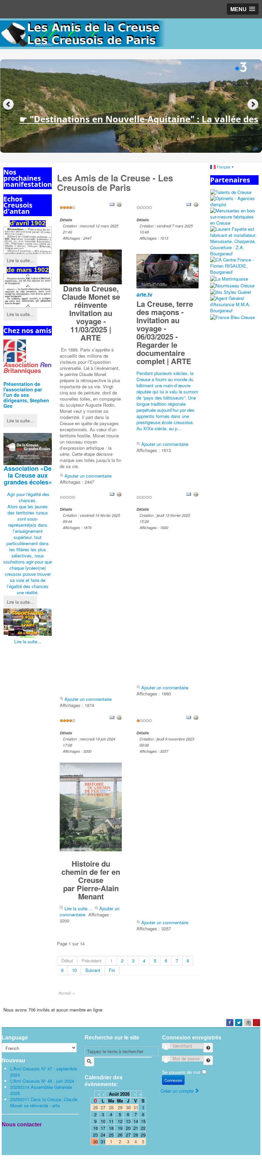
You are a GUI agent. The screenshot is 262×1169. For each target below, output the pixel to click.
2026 (125, 1094)
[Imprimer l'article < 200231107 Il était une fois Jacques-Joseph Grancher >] (196, 717)
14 (135, 1121)
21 (135, 1128)
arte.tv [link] (144, 294)
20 (128, 1128)
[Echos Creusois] (27, 290)
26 (120, 1134)
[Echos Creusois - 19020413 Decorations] (27, 240)
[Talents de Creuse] (230, 192)
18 (111, 1128)
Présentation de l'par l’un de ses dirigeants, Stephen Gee (26, 394)
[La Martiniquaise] (229, 278)
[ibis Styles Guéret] (230, 291)
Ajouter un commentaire (88, 476)
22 (143, 1128)
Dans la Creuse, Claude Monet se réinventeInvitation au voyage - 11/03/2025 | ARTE (91, 313)
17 (103, 1128)
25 (111, 1134)
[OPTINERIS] (234, 201)
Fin (112, 970)
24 (103, 1134)
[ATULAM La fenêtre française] (234, 216)
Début (67, 960)
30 (95, 1141)
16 (95, 1128)
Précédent (92, 960)
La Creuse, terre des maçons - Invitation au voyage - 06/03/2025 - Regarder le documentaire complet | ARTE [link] (164, 332)
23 (95, 1134)
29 (143, 1134)
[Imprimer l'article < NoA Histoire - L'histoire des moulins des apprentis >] (196, 493)
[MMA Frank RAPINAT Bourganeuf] (234, 304)
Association (28, 475)
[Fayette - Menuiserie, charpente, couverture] (234, 241)
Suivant (92, 970)
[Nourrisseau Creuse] (232, 285)
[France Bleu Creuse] (232, 316)
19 (120, 1128)
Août (114, 1094)
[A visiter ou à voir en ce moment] (27, 624)
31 (103, 1141)
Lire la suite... (20, 260)
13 (128, 1121)
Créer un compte (178, 1091)
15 (143, 1121)
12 (120, 1121)
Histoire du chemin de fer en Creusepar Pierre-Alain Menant (90, 880)
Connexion (173, 1080)
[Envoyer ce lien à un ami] (112, 204)
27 (128, 1134)
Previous (8, 104)
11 (111, 1121)
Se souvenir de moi (181, 1072)
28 (135, 1134)
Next (253, 104)
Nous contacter (22, 1124)
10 (74, 970)
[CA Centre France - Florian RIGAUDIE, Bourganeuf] (234, 265)
